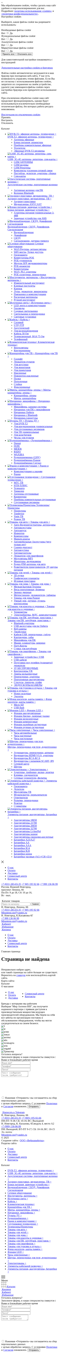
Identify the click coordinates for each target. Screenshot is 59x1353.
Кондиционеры (22, 350)
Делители (19, 789)
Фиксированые (22, 387)
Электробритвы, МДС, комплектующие (35, 614)
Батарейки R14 (22, 848)
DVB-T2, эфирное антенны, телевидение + (31, 1170)
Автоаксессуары (22, 527)
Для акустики (21, 364)
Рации (17, 474)
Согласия (8, 1106)
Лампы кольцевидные (25, 674)
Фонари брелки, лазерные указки (32, 716)
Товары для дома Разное (27, 598)
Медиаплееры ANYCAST (28, 204)
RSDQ (17, 451)
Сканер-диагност (23, 547)
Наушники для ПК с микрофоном (32, 409)
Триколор (19, 491)
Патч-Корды (20, 645)
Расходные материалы (26, 297)
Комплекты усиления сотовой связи (33, 170)
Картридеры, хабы (24, 637)
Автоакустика (21, 550)
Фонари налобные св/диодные (30, 724)
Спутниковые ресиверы (26, 502)
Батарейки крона (23, 853)
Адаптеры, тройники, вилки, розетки (34, 772)
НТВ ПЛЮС (21, 485)
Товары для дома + (18, 1235)
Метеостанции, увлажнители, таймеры (35, 595)
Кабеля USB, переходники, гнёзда (32, 634)
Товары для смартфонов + (21, 1243)
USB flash (19, 707)
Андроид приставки (25, 201)
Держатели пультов (24, 361)
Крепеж (18, 288)
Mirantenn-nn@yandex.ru (14, 912)
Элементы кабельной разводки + (25, 1266)
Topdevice (19, 513)
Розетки (18, 803)
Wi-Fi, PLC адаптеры (25, 271)
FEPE (17, 446)
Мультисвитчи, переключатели (30, 794)
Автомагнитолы (22, 553)
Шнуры (18, 766)
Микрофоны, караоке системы (30, 406)
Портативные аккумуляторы (29, 679)
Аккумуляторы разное (26, 834)
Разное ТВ (19, 519)
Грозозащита (20, 255)
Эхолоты (18, 696)
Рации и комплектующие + (22, 1221)
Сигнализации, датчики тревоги (31, 240)
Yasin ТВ (18, 516)
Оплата (11, 870)
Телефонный (21, 339)
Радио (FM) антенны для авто (30, 564)
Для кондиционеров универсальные (33, 426)
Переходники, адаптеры (27, 676)
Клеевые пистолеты (24, 285)
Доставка (12, 873)
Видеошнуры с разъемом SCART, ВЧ (34, 761)
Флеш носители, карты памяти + (25, 1249)
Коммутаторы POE (24, 257)
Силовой (18, 322)
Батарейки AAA (22, 845)
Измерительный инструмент (29, 283)
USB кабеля (20, 659)
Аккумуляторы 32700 (25, 828)
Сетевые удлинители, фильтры (30, 778)
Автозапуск (20, 530)
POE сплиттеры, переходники (30, 274)
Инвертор (19, 533)
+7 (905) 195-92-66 (31, 1118)
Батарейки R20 (22, 851)
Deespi (17, 443)
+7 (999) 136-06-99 (11, 1126)
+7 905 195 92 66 (30, 884)
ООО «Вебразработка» (32, 1140)
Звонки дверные (22, 592)
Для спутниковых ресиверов (29, 429)
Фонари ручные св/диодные (29, 727)
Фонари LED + (16, 1252)
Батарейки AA (21, 842)
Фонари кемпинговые (26, 721)
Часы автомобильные (25, 733)
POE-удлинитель (23, 260)
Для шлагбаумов (22, 435)
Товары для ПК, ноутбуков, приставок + (29, 1240)
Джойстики (20, 631)
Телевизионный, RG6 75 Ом (29, 336)
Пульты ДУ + (15, 1215)
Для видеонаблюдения (26, 330)
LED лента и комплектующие (30, 305)
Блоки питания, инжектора (28, 142)
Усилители (19, 148)
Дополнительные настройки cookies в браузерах (27, 67)
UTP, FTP (19, 325)
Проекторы (20, 510)
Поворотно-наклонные (26, 375)
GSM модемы (21, 165)
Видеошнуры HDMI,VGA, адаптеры (33, 755)
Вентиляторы (21, 347)
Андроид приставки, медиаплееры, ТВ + (29, 1181)
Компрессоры (21, 536)
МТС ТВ (18, 482)
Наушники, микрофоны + (21, 1212)
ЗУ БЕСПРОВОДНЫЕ (26, 668)
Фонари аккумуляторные (27, 713)
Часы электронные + (19, 1254)
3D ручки (19, 575)
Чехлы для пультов (24, 437)
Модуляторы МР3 (23, 558)
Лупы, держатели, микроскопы (30, 291)
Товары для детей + (18, 1232)
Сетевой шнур (21, 763)
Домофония (20, 235)
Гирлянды (19, 308)
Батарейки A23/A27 (24, 839)
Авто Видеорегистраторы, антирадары (35, 524)
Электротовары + (17, 1263)
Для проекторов (22, 370)
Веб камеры (20, 629)
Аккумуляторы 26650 (25, 825)
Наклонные (20, 373)
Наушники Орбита (24, 412)
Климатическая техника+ (21, 1204)
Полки (17, 378)
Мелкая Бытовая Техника (27, 586)
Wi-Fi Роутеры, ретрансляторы (30, 249)
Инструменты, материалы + (22, 1195)
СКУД (17, 238)
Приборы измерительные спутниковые (35, 499)
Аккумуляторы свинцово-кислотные (33, 837)
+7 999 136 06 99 (49, 884)
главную (20, 975)
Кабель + (12, 1201)
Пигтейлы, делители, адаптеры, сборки (35, 173)
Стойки (18, 384)
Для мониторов (22, 367)
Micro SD (19, 704)
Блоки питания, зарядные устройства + (29, 1184)
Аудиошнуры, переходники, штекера (33, 752)
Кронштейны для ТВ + (20, 1207)
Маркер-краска (22, 539)
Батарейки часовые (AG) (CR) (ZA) (33, 856)
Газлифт (18, 359)
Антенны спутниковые (26, 494)
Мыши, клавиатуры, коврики (29, 643)
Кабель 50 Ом (21, 333)
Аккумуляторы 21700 (25, 823)
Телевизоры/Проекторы (20, 1226)
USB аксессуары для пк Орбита (31, 626)
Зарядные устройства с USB (29, 657)
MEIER (18, 449)
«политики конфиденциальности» (19, 13)
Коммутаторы (21, 269)
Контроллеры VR (23, 671)
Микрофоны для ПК (25, 640)
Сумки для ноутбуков (25, 648)
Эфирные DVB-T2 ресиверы (29, 151)
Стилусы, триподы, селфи (28, 682)
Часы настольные (23, 738)
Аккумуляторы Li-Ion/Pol (27, 831)
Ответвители (21, 797)
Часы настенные (22, 735)
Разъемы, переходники (26, 800)
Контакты (13, 878)
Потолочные (20, 381)
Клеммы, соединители (26, 775)
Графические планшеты (26, 578)
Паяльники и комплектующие (30, 294)
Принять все (8, 54)
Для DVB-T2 (21, 423)
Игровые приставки (24, 581)
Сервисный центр (17, 876)
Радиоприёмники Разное (27, 460)
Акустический (21, 328)
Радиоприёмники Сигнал (27, 463)
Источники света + (18, 1198)
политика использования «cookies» (33, 11)
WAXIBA (19, 454)
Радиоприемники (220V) (27, 457)
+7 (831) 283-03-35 (11, 884)
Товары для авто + (17, 1229)
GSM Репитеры (22, 167)
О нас (11, 867)
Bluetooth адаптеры (24, 623)
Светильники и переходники (29, 314)
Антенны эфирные (24, 139)
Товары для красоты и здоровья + (25, 1238)
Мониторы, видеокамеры (27, 561)
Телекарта (19, 488)
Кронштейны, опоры (25, 395)
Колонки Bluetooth (24, 193)
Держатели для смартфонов (28, 555)
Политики (51, 1103)
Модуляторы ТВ (22, 792)
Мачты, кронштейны (25, 398)
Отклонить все (24, 54)
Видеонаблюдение (24, 232)
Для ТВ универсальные (26, 432)
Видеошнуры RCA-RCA (27, 758)
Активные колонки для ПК (28, 190)
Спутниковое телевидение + (23, 1224)
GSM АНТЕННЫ (23, 162)
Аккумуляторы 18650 (25, 820)
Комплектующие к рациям (28, 471)
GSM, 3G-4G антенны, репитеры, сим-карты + (33, 1173)
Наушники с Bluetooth (25, 415)
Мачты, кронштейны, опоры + (24, 1209)
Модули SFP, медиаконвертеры (30, 263)
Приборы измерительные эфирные (32, 145)
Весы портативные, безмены (29, 589)
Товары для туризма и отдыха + (25, 1246)
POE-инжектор (22, 266)
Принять (6, 117)
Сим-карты (20, 176)
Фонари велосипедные (26, 719)
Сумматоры (20, 806)
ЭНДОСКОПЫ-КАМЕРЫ (28, 685)
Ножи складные (22, 693)
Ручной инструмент (24, 300)
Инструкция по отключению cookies (20, 114)
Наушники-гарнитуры (26, 418)
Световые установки (25, 316)
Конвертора (20, 496)
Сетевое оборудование (20, 1193)
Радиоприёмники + (18, 1218)
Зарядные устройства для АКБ (30, 218)
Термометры (20, 612)
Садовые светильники (26, 311)
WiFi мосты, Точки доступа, (29, 252)
